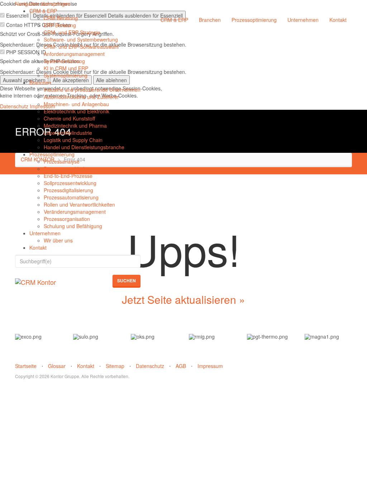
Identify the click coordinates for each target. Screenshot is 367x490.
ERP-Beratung (60, 25)
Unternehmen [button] (303, 19)
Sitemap (115, 365)
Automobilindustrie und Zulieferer (81, 96)
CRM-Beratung (61, 18)
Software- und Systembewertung (81, 39)
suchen (126, 280)
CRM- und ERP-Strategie (72, 32)
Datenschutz (150, 365)
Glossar (57, 365)
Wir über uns (58, 240)
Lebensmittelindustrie (68, 132)
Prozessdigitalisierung (68, 190)
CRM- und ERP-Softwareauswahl (81, 46)
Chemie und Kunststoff (69, 118)
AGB (181, 365)
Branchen (40, 82)
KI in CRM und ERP (66, 68)
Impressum (210, 365)
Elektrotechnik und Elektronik (76, 111)
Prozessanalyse (62, 161)
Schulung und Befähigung (73, 226)
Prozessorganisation (67, 218)
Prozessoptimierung (52, 154)
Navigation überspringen (43, 3)
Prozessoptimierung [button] (254, 19)
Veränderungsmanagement (75, 211)
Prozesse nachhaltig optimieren (79, 168)
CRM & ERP (43, 10)
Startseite (26, 365)
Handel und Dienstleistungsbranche (84, 147)
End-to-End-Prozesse (68, 175)
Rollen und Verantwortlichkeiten (79, 204)
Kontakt (38, 247)
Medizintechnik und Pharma (75, 125)
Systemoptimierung (65, 75)
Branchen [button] (210, 19)
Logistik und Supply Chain (73, 139)
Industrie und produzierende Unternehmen (92, 89)
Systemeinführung (64, 61)
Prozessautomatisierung (71, 197)
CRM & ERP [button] (174, 19)
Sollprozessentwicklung (70, 183)
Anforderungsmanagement (74, 53)
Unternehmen (45, 233)
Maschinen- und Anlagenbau (76, 104)
